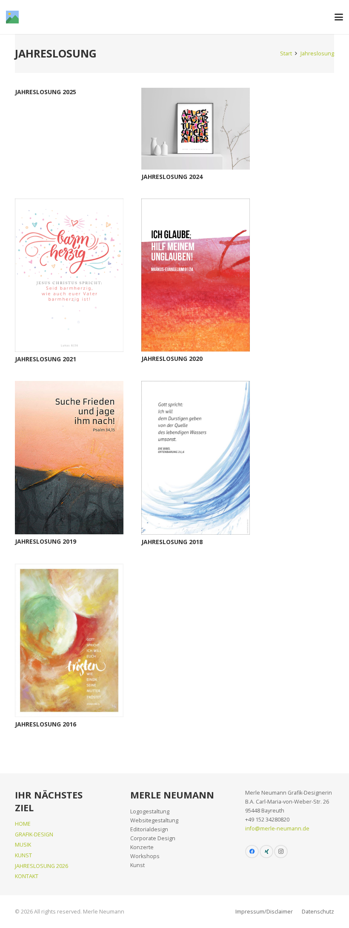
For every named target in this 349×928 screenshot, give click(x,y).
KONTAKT (26, 876)
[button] (339, 17)
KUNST (23, 855)
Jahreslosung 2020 (172, 358)
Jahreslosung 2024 (172, 177)
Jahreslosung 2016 (45, 724)
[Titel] (12, 17)
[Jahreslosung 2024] (195, 128)
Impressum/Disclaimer (264, 911)
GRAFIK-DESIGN (34, 834)
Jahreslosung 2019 (45, 541)
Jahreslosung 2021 (45, 359)
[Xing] (266, 852)
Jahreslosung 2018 (172, 542)
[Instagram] (281, 852)
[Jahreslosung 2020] (195, 275)
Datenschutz (318, 911)
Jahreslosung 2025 (45, 92)
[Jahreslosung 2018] (195, 458)
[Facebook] (252, 852)
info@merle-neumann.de (277, 828)
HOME (23, 823)
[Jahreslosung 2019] (69, 457)
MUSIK (23, 844)
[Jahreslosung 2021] (69, 275)
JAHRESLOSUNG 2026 (41, 866)
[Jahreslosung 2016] (69, 640)
